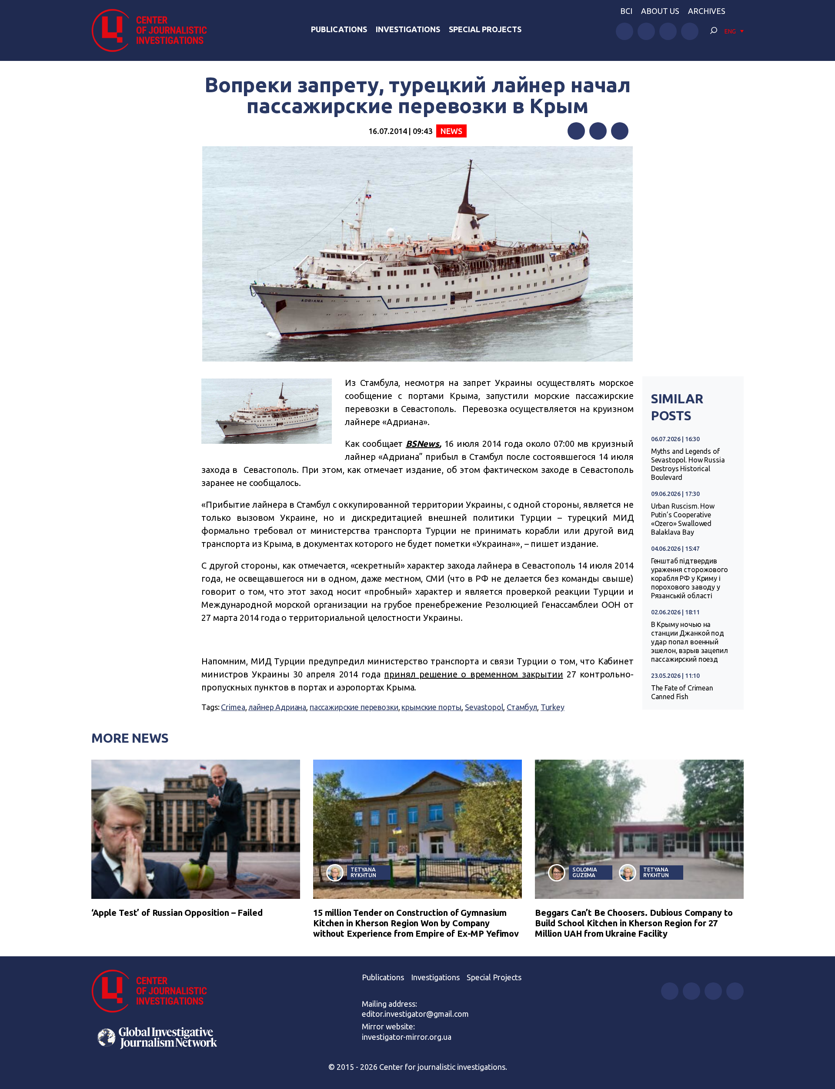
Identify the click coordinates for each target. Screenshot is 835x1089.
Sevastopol (484, 707)
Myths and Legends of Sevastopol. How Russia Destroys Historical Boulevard (688, 464)
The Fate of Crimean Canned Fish (682, 692)
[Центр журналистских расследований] (154, 30)
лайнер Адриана (277, 707)
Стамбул (522, 707)
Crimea (233, 707)
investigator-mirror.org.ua (406, 1036)
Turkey (552, 707)
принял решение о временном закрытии (473, 674)
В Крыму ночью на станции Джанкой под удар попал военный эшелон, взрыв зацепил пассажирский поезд (689, 641)
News (451, 131)
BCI (626, 11)
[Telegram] (619, 131)
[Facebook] (576, 131)
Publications (339, 29)
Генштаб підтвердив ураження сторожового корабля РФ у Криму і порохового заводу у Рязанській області (689, 578)
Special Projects (485, 29)
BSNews (422, 444)
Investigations (408, 29)
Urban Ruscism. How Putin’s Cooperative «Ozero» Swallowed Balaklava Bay (683, 519)
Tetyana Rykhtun (363, 872)
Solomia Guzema (584, 872)
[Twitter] (598, 131)
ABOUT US (660, 11)
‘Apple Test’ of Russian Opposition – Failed (177, 913)
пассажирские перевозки (354, 707)
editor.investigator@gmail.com (415, 1013)
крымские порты (431, 707)
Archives (706, 11)
